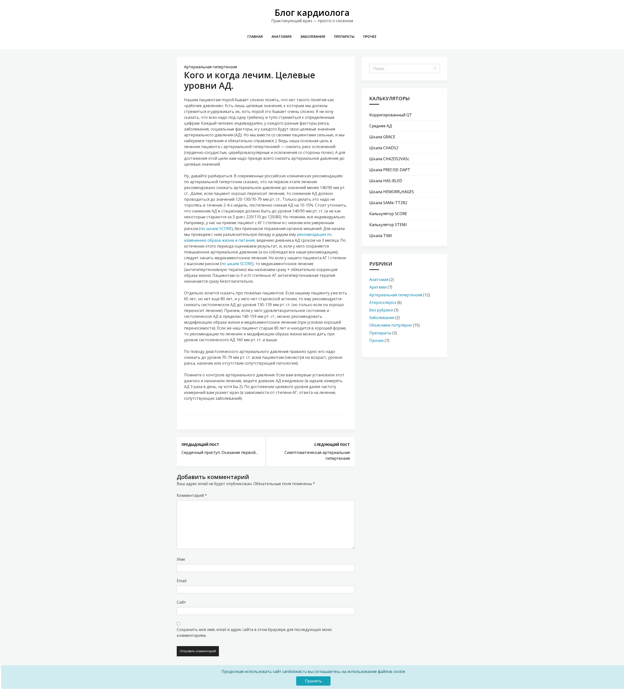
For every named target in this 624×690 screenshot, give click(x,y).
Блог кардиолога (312, 13)
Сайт (181, 602)
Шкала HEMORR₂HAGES (391, 191)
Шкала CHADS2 (383, 147)
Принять (313, 681)
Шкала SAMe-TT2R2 (388, 202)
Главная (255, 36)
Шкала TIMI (380, 235)
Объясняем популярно (390, 325)
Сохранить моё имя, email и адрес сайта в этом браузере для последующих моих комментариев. (254, 632)
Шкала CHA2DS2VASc (389, 158)
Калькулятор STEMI (388, 224)
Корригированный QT (390, 115)
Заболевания (312, 36)
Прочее (370, 36)
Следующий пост (332, 444)
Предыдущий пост (200, 444)
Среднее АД (380, 126)
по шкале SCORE (216, 228)
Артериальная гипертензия (210, 67)
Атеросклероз (382, 302)
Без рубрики (381, 310)
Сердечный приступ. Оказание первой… (220, 452)
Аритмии (378, 287)
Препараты (344, 36)
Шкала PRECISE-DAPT (389, 169)
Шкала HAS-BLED (385, 180)
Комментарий (192, 495)
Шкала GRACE (382, 137)
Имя (181, 559)
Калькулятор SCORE (388, 213)
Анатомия (282, 36)
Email (181, 580)
